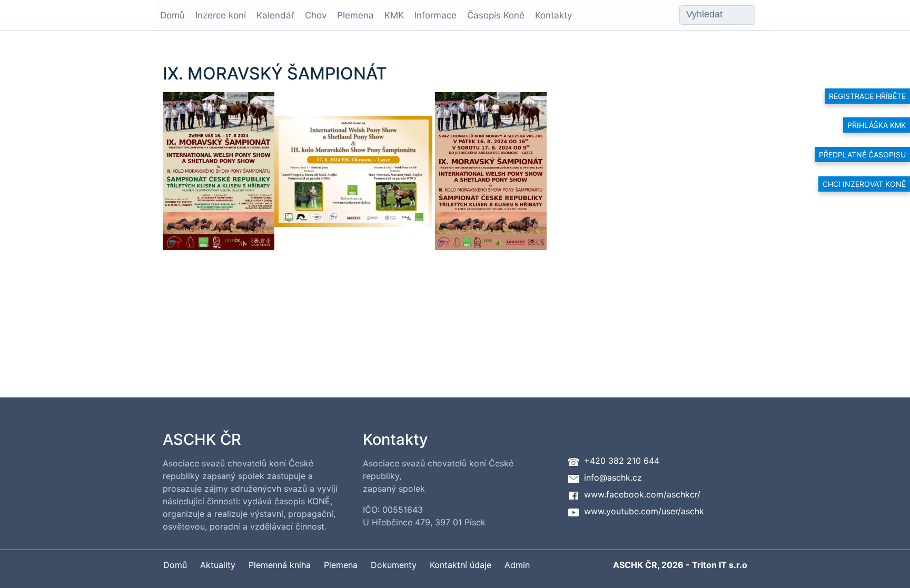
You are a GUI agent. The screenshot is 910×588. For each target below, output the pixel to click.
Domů (172, 15)
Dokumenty (394, 565)
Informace (435, 15)
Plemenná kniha (280, 565)
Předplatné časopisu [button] (862, 154)
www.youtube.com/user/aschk (644, 511)
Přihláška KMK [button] (876, 125)
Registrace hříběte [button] (867, 96)
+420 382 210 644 (621, 460)
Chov (316, 15)
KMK (394, 15)
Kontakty (553, 15)
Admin (517, 565)
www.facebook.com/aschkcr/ (642, 494)
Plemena (355, 15)
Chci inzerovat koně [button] (864, 184)
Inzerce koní (220, 15)
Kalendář (275, 15)
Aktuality (217, 565)
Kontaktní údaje (460, 565)
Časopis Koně (496, 15)
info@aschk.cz (613, 477)
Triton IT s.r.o (719, 565)
